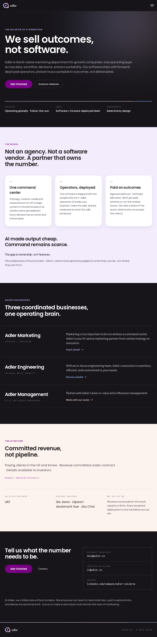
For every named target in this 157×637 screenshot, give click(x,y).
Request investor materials (22, 478)
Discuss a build (76, 376)
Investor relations (49, 83)
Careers (43, 568)
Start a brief (75, 349)
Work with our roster (79, 399)
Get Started (18, 84)
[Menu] (152, 5)
